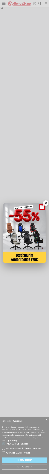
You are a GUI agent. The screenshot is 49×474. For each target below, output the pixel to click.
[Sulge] (45, 203)
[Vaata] (24, 233)
